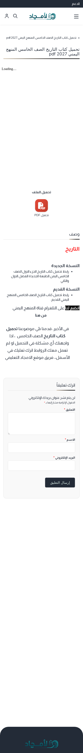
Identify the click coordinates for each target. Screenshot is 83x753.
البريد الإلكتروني (64, 457)
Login (6, 16)
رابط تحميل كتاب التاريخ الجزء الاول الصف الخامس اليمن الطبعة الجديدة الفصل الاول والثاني (40, 276)
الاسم (70, 439)
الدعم (76, 3)
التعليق (69, 409)
